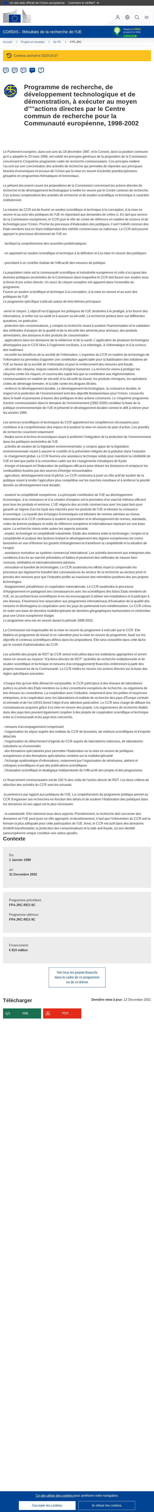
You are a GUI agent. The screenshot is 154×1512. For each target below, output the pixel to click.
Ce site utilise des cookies (55, 1495)
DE (6, 69)
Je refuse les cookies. (106, 1505)
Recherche (137, 17)
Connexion (117, 17)
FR (32, 69)
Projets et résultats (33, 41)
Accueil (7, 41)
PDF (65, 1013)
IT (41, 69)
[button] (127, 17)
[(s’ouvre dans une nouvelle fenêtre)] (17, 16)
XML (25, 1013)
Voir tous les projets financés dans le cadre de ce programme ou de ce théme (77, 977)
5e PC (57, 41)
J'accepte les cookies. (47, 1505)
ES (23, 69)
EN (14, 69)
